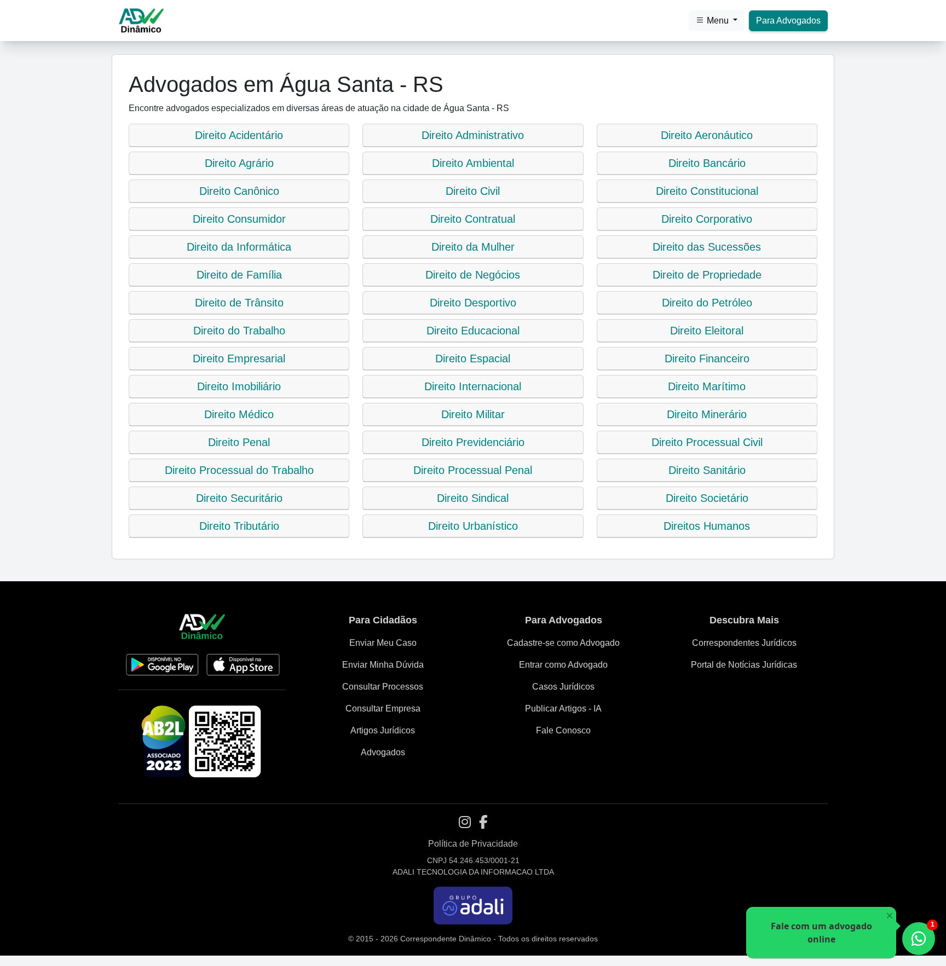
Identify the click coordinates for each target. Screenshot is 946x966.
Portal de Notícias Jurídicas (744, 664)
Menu (718, 20)
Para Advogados (788, 20)
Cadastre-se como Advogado (563, 642)
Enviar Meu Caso (383, 642)
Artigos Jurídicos (382, 730)
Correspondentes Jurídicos (744, 642)
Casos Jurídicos (563, 686)
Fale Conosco (563, 730)
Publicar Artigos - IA (563, 708)
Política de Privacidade (473, 843)
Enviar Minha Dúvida (383, 664)
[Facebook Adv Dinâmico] (483, 822)
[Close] (889, 916)
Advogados (383, 752)
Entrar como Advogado (563, 664)
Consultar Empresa (382, 708)
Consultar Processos (382, 686)
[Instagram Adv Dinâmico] (465, 822)
